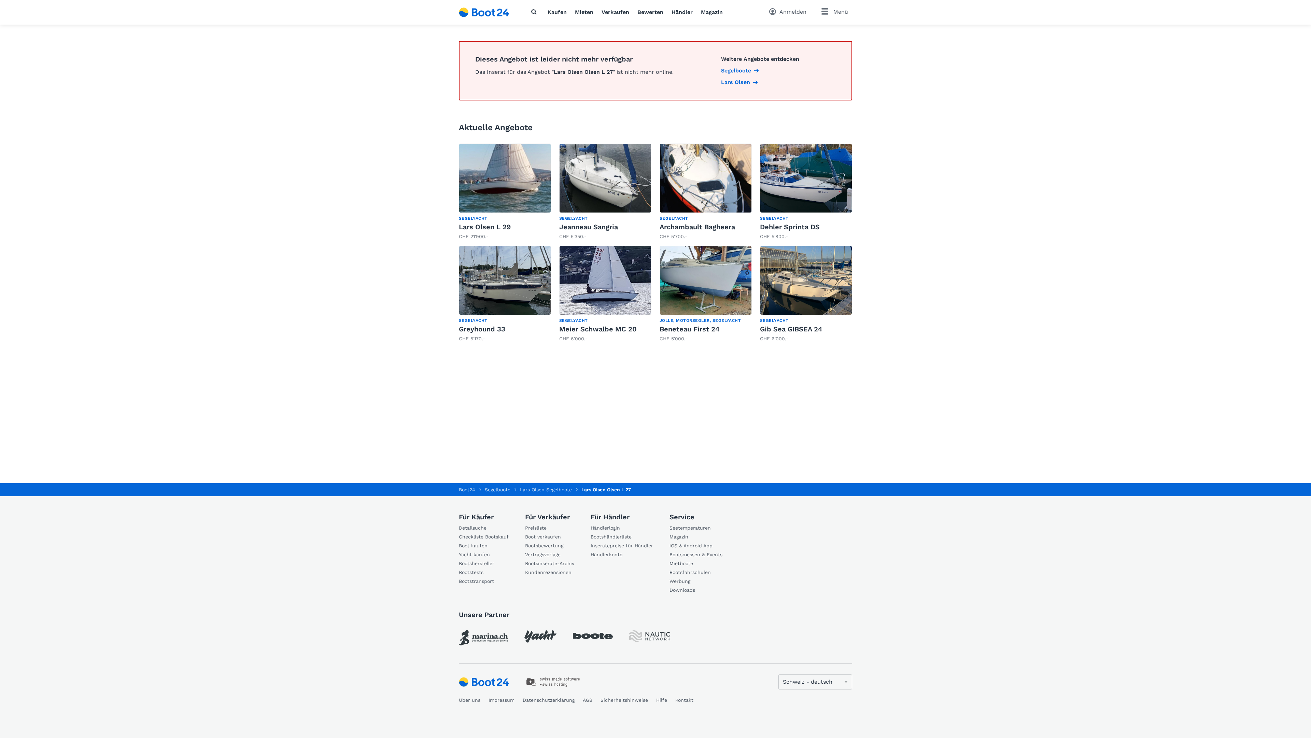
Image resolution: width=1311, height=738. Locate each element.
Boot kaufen (473, 545)
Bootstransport (476, 581)
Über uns (469, 700)
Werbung (679, 581)
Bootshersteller (476, 563)
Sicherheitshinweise (624, 700)
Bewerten (650, 12)
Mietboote (681, 563)
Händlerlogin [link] (605, 528)
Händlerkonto (606, 554)
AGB (587, 700)
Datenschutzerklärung (549, 700)
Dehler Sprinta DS (790, 227)
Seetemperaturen (690, 528)
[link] (505, 192)
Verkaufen (615, 12)
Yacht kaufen (474, 554)
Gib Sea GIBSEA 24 (791, 329)
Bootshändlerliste (611, 536)
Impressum (501, 700)
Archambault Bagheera (697, 227)
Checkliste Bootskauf (484, 536)
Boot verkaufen (543, 536)
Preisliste (536, 528)
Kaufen (557, 12)
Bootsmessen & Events (695, 554)
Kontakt (684, 700)
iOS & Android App (691, 545)
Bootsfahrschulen (690, 572)
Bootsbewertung (544, 545)
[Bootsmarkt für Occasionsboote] (484, 12)
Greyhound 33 (482, 329)
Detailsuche (473, 528)
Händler (682, 12)
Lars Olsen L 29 (485, 227)
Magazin (712, 12)
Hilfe (661, 700)
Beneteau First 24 (690, 329)
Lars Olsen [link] (735, 82)
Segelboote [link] (736, 70)
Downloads (682, 590)
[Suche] (535, 12)
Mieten (584, 12)
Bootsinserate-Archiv (549, 563)
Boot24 (467, 489)
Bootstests (471, 572)
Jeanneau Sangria (588, 227)
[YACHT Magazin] (540, 636)
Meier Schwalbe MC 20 (598, 329)
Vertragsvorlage (543, 554)
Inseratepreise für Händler (622, 545)
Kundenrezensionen (548, 572)
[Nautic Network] (649, 636)
